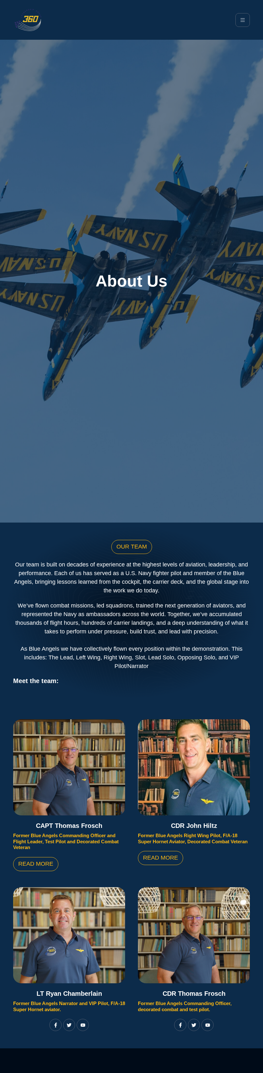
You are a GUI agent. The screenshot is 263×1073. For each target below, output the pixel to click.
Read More (35, 864)
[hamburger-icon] (242, 20)
